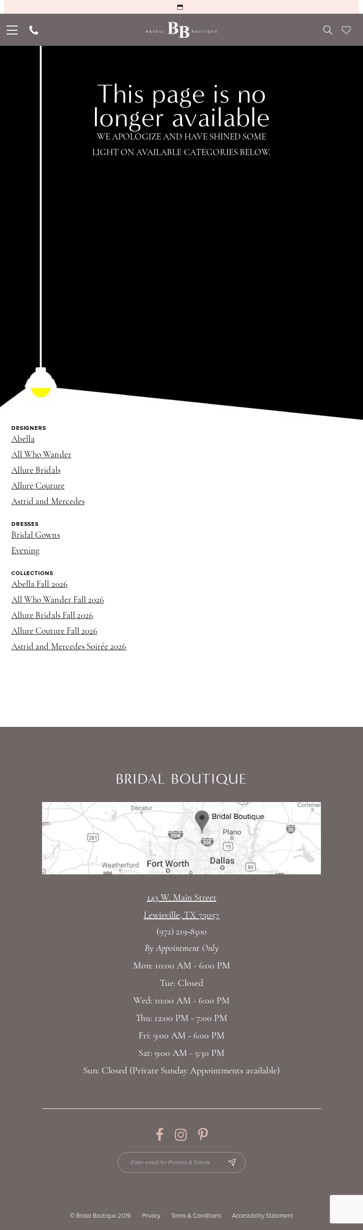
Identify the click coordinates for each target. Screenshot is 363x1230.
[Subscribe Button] (232, 1162)
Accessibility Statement (262, 1216)
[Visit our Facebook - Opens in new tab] (160, 1135)
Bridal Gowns (35, 535)
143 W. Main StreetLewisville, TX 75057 (181, 906)
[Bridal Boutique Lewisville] (181, 30)
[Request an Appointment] (181, 7)
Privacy (151, 1216)
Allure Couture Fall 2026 (54, 631)
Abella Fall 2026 (39, 584)
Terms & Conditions (196, 1216)
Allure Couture (38, 486)
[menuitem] (11, 30)
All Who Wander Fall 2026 (57, 600)
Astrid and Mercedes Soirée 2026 (69, 647)
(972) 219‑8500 (181, 932)
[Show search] (328, 30)
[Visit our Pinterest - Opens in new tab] (203, 1135)
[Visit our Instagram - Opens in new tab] (181, 1135)
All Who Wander (41, 455)
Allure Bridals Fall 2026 (52, 615)
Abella (23, 439)
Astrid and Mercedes (48, 501)
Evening (25, 551)
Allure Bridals (35, 470)
